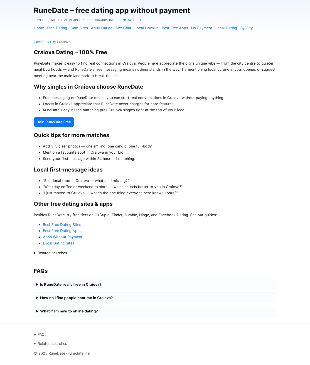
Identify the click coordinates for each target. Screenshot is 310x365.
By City (246, 28)
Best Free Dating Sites (62, 224)
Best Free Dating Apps (62, 230)
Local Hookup (147, 28)
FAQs (42, 334)
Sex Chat (123, 28)
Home (39, 28)
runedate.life (130, 20)
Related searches (52, 253)
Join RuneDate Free (54, 122)
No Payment (201, 28)
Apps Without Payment (62, 236)
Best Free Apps (175, 28)
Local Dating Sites (58, 243)
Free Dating (57, 28)
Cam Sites (79, 28)
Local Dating (226, 28)
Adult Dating (102, 28)
